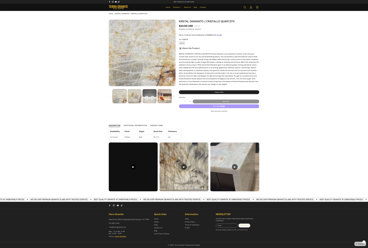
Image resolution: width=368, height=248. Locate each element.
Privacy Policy (190, 222)
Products (176, 7)
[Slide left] (110, 96)
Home (111, 14)
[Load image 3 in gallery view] (150, 96)
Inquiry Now (219, 92)
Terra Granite (179, 245)
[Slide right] (174, 96)
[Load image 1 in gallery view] (120, 96)
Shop (156, 225)
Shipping (182, 29)
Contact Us (158, 228)
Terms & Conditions (192, 225)
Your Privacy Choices (161, 234)
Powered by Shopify (192, 245)
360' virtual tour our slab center (184, 2)
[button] (177, 7)
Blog (155, 231)
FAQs (187, 219)
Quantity (182, 97)
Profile (187, 228)
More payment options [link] (219, 111)
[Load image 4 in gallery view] (165, 96)
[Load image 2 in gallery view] (135, 96)
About (156, 222)
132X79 (182, 43)
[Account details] (251, 7)
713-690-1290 (114, 223)
